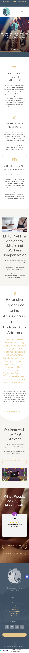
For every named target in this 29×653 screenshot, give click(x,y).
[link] (27, 577)
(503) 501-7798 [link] (14, 5)
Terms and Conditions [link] (14, 611)
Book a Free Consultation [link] (14, 603)
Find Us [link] (15, 607)
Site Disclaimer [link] (14, 613)
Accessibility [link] (14, 615)
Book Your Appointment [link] (14, 605)
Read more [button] (14, 534)
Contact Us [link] (15, 609)
